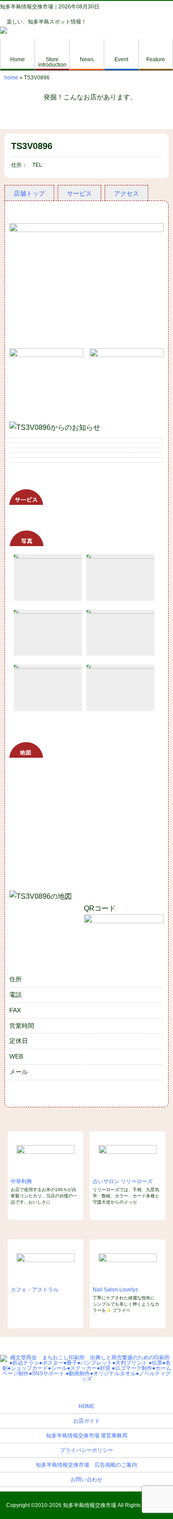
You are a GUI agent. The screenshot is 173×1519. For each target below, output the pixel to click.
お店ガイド (86, 1421)
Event (121, 59)
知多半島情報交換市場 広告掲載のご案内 (86, 1465)
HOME (86, 1406)
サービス (79, 193)
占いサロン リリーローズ (123, 1181)
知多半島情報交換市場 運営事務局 (86, 1435)
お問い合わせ (86, 1479)
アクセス (126, 193)
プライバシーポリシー (86, 1450)
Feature (155, 59)
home (11, 78)
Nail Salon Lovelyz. (116, 1290)
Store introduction (52, 62)
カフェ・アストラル (35, 1290)
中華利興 (21, 1181)
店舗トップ (29, 193)
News (87, 59)
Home (17, 59)
